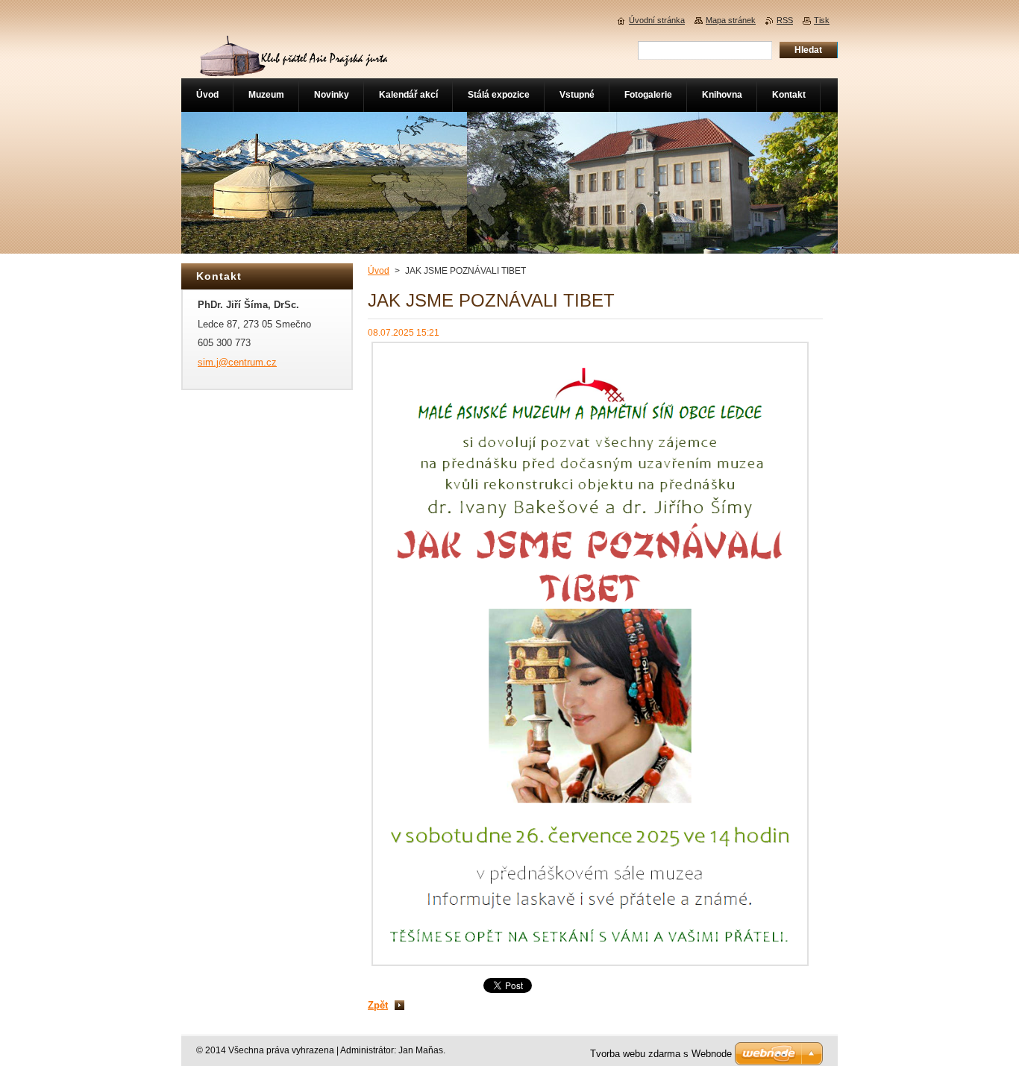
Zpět (378, 1005)
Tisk (822, 20)
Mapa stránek (731, 20)
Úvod (378, 270)
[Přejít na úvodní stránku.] (291, 70)
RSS (785, 20)
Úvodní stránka (657, 20)
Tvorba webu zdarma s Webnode (661, 1053)
